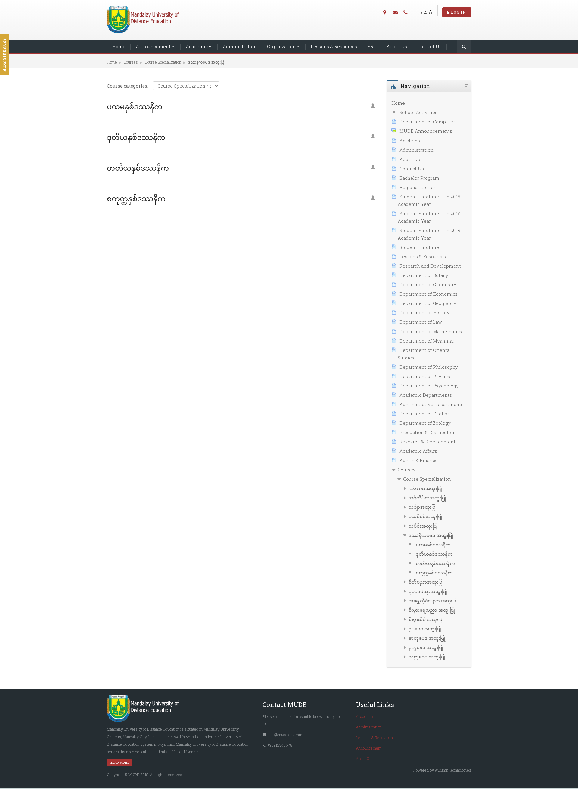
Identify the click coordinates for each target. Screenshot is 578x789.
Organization (281, 46)
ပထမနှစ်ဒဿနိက (134, 106)
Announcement (153, 46)
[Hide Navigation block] (466, 86)
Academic (197, 46)
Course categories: (127, 86)
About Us (397, 46)
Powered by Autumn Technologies (442, 770)
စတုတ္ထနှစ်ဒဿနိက (136, 198)
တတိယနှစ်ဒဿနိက (138, 168)
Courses (406, 470)
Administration (240, 46)
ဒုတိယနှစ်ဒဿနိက (136, 137)
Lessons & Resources (334, 46)
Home (119, 46)
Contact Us (429, 46)
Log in (458, 12)
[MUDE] (144, 19)
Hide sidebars (4, 55)
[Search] (464, 47)
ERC (371, 46)
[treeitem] (429, 103)
